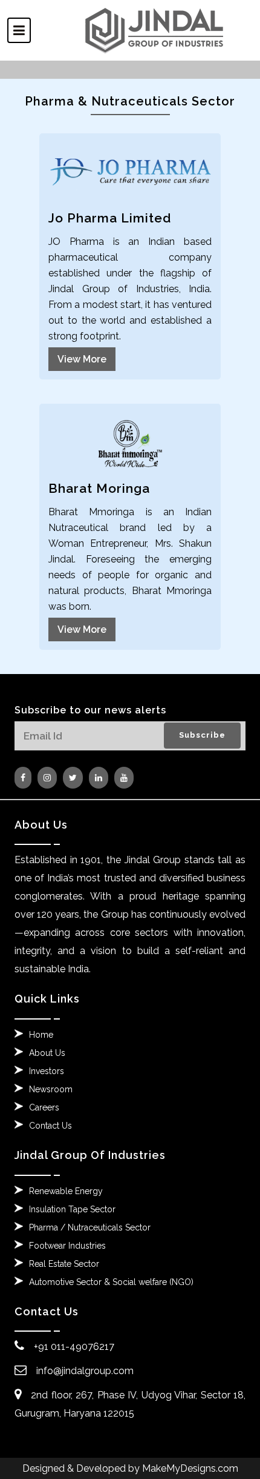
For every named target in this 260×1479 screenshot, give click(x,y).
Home (41, 1035)
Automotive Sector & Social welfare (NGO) (111, 1282)
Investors (46, 1071)
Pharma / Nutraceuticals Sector (90, 1227)
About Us (47, 1053)
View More (81, 359)
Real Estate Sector (64, 1264)
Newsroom (51, 1089)
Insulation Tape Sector (72, 1209)
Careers (44, 1107)
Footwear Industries (67, 1245)
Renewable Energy (66, 1191)
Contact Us (50, 1125)
